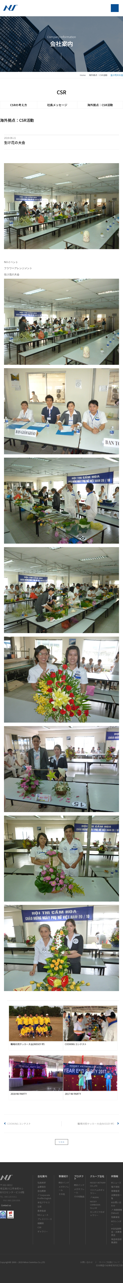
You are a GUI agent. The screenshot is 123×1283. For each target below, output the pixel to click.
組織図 (40, 1223)
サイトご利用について (109, 1262)
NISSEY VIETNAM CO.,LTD (97, 1184)
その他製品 (79, 1196)
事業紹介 (63, 1176)
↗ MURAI (94, 1197)
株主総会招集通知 (116, 1241)
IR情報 (114, 1176)
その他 (62, 1194)
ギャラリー (42, 1231)
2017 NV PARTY (73, 1093)
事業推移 (115, 1190)
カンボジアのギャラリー (97, 1213)
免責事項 (115, 1217)
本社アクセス (43, 1202)
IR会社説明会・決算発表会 (116, 1231)
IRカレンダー (116, 1223)
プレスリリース (44, 1219)
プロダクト (79, 1177)
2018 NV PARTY (19, 1093)
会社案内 (42, 1176)
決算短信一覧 (116, 1197)
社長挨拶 (41, 1182)
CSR (39, 1227)
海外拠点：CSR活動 (98, 75)
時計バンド (64, 1182)
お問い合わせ (86, 1262)
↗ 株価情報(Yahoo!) (116, 1211)
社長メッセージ (57, 105)
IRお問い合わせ (116, 1204)
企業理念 (41, 1186)
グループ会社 (97, 1176)
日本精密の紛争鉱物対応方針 (109, 1265)
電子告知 (115, 1186)
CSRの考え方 (18, 105)
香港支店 (41, 1210)
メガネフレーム (64, 1188)
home (83, 75)
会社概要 (41, 1190)
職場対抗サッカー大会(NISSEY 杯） (28, 1044)
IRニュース (116, 1182)
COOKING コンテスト (75, 1044)
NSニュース (42, 1214)
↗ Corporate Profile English (44, 1197)
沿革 (39, 1206)
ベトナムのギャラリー (97, 1191)
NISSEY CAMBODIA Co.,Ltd (95, 1204)
